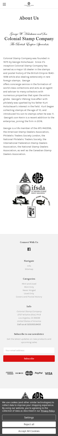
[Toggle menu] (4, 4)
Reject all (29, 424)
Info (29, 266)
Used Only (29, 293)
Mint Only (29, 287)
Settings (29, 417)
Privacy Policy (47, 410)
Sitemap (29, 269)
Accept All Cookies (29, 431)
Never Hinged (29, 290)
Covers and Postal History (29, 296)
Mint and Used (29, 283)
